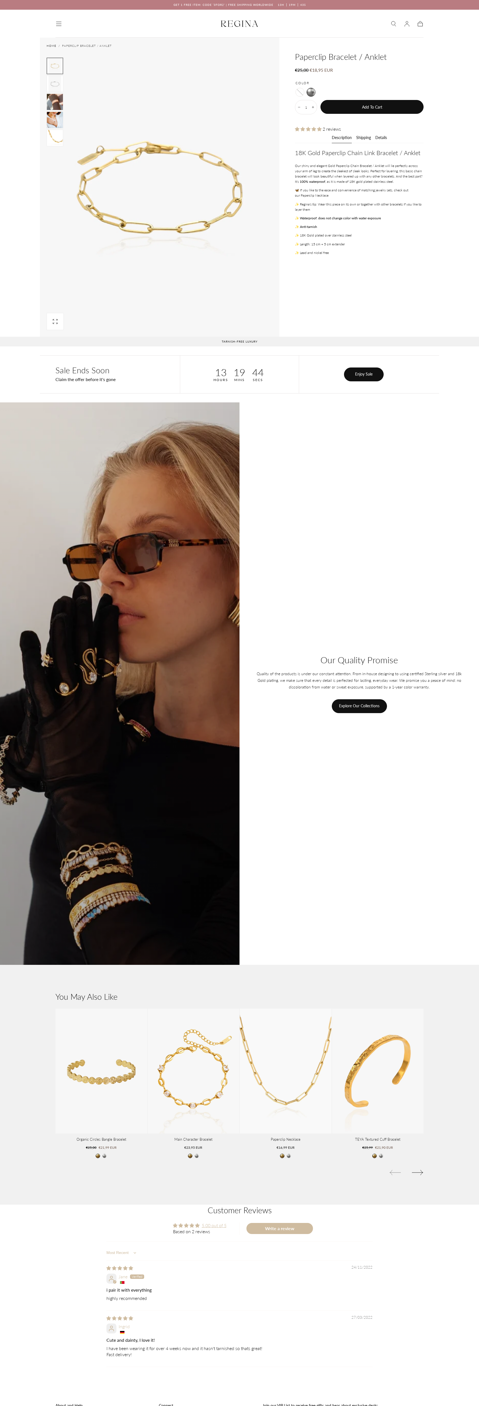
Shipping (363, 138)
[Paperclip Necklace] (286, 1071)
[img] (119, 1268)
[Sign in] (407, 23)
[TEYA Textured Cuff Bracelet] (378, 1071)
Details (381, 138)
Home (51, 45)
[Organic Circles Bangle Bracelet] (101, 1071)
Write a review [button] (279, 1228)
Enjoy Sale (364, 374)
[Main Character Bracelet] (194, 1071)
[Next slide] (418, 1172)
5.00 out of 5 (214, 1225)
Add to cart (372, 107)
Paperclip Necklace (314, 195)
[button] (58, 23)
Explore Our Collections (359, 705)
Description (342, 138)
